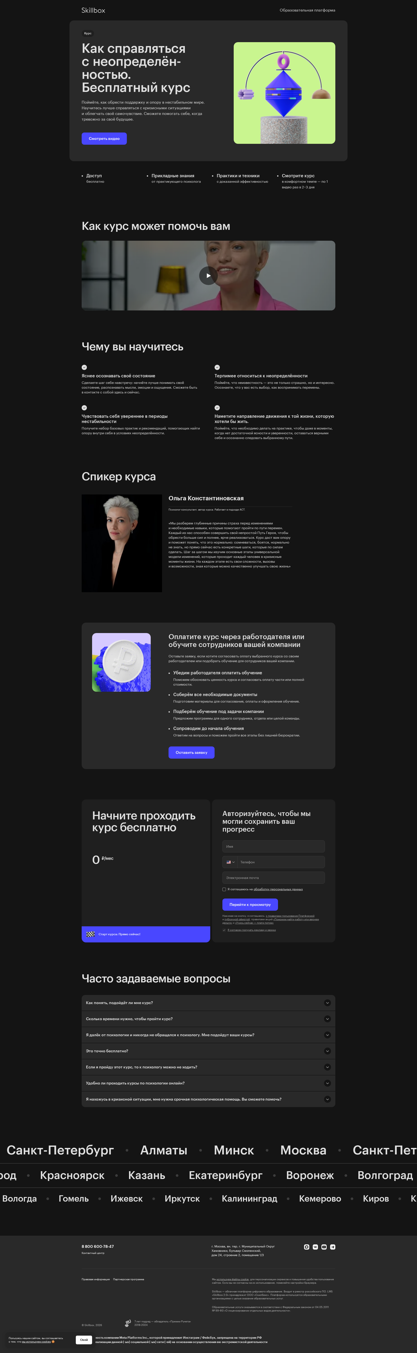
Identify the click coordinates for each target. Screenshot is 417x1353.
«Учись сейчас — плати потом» (254, 923)
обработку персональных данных (278, 889)
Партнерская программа (128, 1279)
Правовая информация (96, 1279)
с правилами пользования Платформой (290, 916)
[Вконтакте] (315, 1247)
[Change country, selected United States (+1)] (230, 862)
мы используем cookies (36, 1341)
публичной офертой (237, 919)
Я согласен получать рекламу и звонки (252, 930)
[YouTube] (324, 1247)
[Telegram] (332, 1247)
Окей (84, 1339)
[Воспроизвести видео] (208, 275)
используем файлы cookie (233, 1279)
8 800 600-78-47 (98, 1247)
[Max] (306, 1247)
